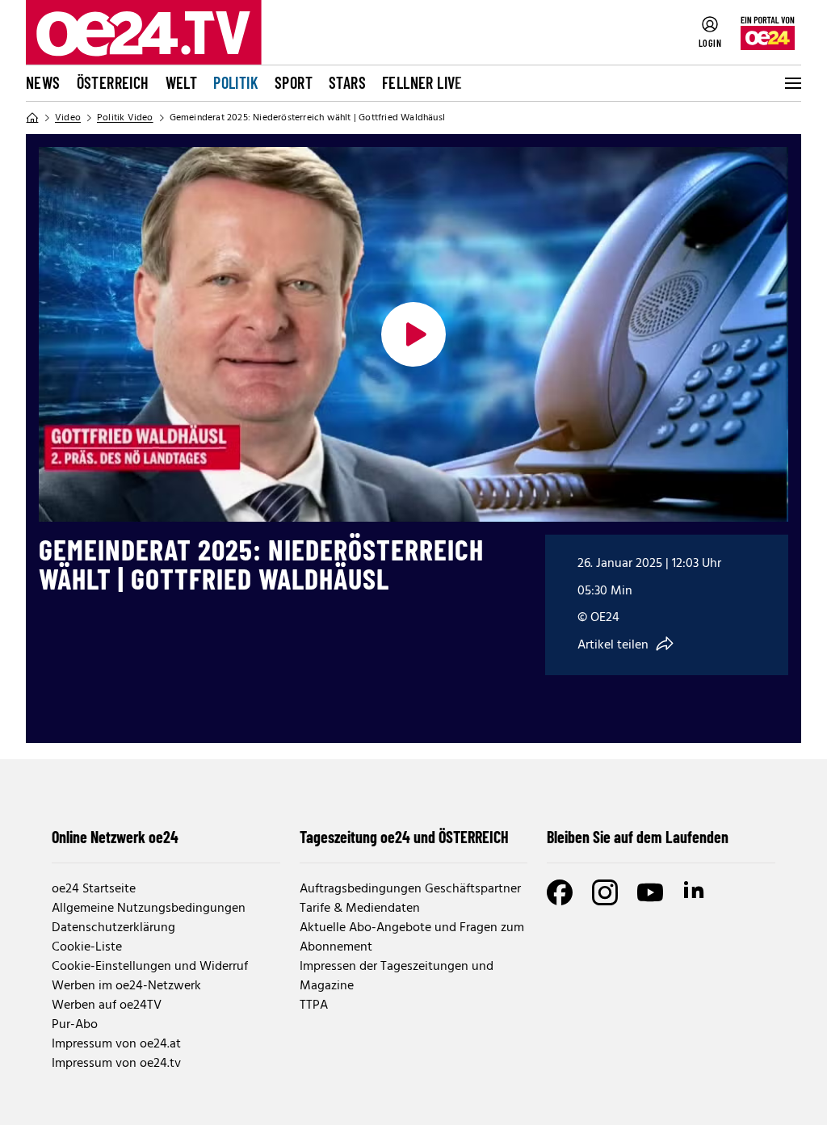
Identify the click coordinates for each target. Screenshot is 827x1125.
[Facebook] (560, 892)
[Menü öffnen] (791, 83)
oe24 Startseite (94, 889)
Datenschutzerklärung (113, 927)
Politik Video (125, 117)
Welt (182, 82)
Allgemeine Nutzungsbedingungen (149, 908)
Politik (235, 82)
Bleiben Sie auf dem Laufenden (637, 836)
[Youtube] (650, 892)
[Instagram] (605, 892)
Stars (347, 82)
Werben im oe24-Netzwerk (126, 986)
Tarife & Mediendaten (360, 908)
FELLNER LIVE (422, 82)
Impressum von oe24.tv (116, 1063)
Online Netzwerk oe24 (115, 836)
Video (68, 117)
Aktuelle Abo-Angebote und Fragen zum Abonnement (412, 937)
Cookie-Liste (87, 947)
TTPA (314, 1005)
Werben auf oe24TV (107, 1005)
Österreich (113, 82)
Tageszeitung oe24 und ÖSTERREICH (404, 836)
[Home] (32, 117)
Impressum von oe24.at (116, 1044)
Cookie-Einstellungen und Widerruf (150, 966)
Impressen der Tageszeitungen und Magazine (396, 976)
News (43, 82)
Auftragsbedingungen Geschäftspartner (410, 889)
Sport (294, 82)
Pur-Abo (75, 1024)
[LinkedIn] (695, 892)
